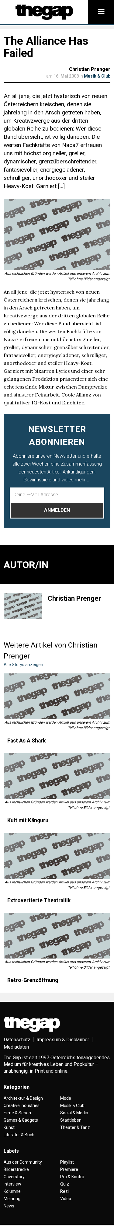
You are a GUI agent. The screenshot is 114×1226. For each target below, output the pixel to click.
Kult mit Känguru (27, 820)
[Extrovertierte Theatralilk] (57, 856)
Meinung (12, 1198)
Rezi (64, 1191)
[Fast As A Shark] (57, 696)
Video (65, 1198)
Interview (12, 1184)
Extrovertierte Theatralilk (39, 900)
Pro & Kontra (72, 1176)
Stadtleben (70, 1120)
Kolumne (12, 1191)
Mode (65, 1098)
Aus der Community (23, 1162)
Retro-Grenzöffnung (32, 980)
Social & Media (74, 1112)
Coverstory (14, 1176)
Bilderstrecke (16, 1169)
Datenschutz (17, 1040)
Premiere (69, 1169)
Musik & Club (97, 76)
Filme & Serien (17, 1112)
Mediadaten (16, 1047)
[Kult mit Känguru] (57, 776)
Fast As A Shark (26, 741)
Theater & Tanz (75, 1127)
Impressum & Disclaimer (62, 1040)
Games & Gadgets (21, 1120)
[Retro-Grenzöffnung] (57, 936)
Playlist (67, 1162)
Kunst (9, 1127)
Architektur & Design (23, 1098)
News (9, 1205)
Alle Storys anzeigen (23, 664)
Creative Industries (22, 1105)
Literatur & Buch (19, 1134)
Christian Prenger (89, 69)
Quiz (64, 1184)
